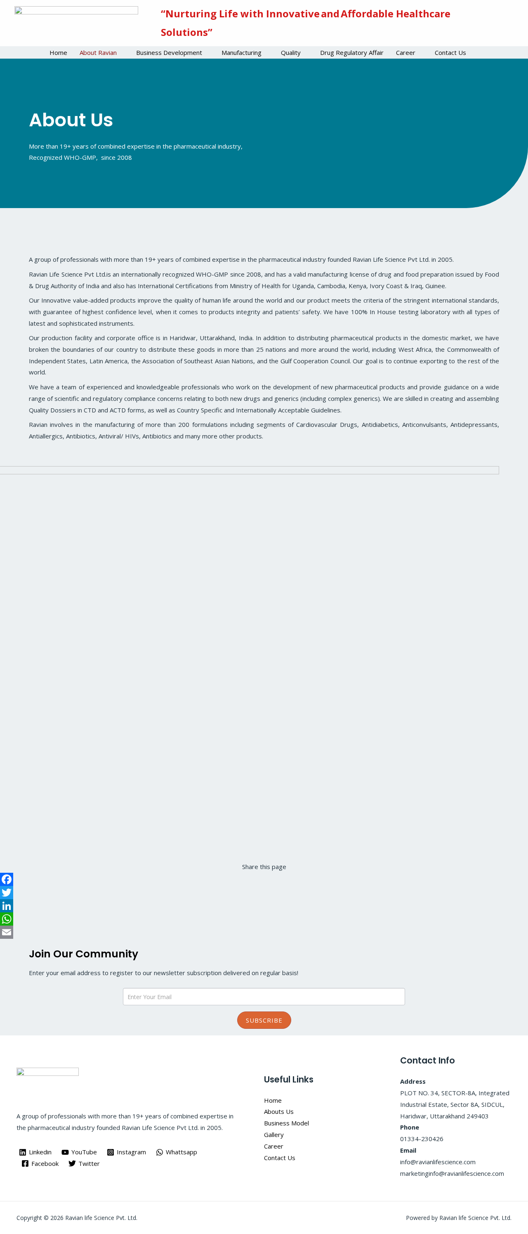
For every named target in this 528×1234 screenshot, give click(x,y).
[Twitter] (264, 892)
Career (405, 52)
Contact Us (450, 52)
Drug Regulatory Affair (352, 52)
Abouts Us (279, 1111)
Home (58, 52)
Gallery (274, 1134)
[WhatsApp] (264, 919)
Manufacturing (242, 52)
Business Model (286, 1123)
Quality (291, 52)
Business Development (169, 52)
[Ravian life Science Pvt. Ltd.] (76, 22)
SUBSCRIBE (264, 1020)
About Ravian (98, 52)
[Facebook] (264, 879)
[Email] (264, 932)
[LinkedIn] (264, 905)
